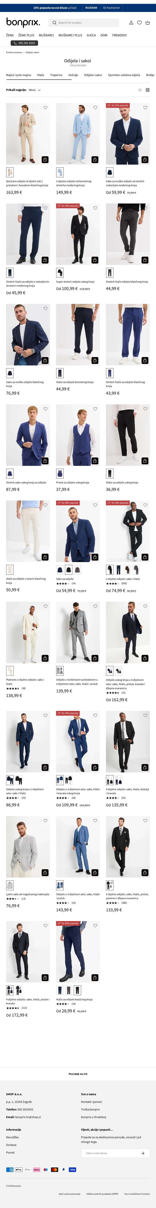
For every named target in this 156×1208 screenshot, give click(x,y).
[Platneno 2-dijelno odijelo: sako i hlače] (28, 632)
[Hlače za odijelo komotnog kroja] (78, 334)
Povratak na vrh (78, 1074)
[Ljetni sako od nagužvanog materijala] (28, 847)
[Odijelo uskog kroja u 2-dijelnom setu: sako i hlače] (28, 741)
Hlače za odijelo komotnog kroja (74, 382)
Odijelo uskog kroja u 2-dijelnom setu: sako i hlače (25, 791)
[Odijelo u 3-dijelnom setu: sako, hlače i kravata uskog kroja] (78, 741)
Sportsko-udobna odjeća (124, 75)
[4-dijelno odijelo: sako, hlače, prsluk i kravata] (28, 952)
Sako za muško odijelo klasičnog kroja (25, 384)
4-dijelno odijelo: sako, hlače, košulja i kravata (127, 791)
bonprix (17, 1186)
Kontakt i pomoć (91, 1102)
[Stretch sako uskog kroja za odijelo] (28, 435)
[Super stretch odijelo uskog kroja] (78, 234)
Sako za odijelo (65, 579)
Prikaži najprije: (16, 90)
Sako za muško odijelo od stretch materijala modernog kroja (125, 183)
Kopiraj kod (113, 8)
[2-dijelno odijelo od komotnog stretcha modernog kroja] (78, 134)
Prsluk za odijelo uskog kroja (72, 483)
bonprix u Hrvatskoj (93, 1117)
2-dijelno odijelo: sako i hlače (123, 579)
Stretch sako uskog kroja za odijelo (26, 483)
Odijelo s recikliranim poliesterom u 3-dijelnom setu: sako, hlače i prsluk (77, 682)
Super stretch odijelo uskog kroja (75, 282)
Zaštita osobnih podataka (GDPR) (102, 1194)
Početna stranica (14, 52)
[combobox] (83, 22)
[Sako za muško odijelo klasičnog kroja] (28, 334)
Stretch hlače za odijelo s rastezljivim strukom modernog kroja (27, 284)
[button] (147, 22)
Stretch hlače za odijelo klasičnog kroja (125, 384)
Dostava (11, 1145)
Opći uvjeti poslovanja (69, 1194)
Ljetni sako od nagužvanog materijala (27, 894)
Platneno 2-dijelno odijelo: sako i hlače (25, 682)
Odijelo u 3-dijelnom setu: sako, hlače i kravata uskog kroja (78, 791)
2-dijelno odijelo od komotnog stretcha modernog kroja (73, 183)
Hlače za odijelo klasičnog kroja (74, 999)
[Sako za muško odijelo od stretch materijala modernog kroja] (128, 134)
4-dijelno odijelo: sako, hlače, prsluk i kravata (27, 1001)
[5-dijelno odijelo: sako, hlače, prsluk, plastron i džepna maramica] (128, 847)
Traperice (56, 75)
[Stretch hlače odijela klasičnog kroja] (128, 234)
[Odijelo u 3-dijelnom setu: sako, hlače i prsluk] (78, 847)
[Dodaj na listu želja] (45, 107)
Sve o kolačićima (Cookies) (137, 1194)
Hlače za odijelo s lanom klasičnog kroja (26, 581)
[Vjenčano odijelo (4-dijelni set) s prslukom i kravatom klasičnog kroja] (28, 134)
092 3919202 (19, 1109)
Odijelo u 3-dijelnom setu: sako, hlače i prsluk (78, 896)
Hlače (40, 75)
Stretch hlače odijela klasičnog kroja (127, 282)
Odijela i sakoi (32, 52)
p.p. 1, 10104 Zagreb (19, 1102)
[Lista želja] (139, 22)
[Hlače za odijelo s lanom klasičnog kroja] (28, 531)
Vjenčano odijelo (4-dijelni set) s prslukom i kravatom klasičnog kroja (27, 183)
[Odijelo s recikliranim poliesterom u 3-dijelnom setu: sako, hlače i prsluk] (78, 632)
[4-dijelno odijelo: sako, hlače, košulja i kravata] (128, 741)
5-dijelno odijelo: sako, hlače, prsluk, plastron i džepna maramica (127, 896)
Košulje (73, 75)
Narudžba (12, 1137)
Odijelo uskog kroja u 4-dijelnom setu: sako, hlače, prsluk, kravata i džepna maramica (125, 684)
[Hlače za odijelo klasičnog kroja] (78, 952)
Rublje (150, 75)
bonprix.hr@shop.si (23, 1117)
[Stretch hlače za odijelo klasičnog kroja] (128, 334)
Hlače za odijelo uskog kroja (122, 483)
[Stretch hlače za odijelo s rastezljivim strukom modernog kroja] (28, 234)
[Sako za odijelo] (78, 531)
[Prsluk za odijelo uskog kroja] (78, 435)
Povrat (10, 1152)
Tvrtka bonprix (90, 1109)
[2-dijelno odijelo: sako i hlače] (128, 531)
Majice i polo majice (18, 75)
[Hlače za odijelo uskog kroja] (128, 435)
